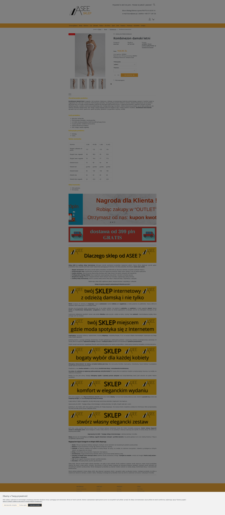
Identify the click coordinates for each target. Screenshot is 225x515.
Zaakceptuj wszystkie (35, 505)
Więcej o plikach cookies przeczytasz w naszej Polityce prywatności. (22, 501)
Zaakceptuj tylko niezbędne (10, 505)
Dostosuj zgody (23, 505)
